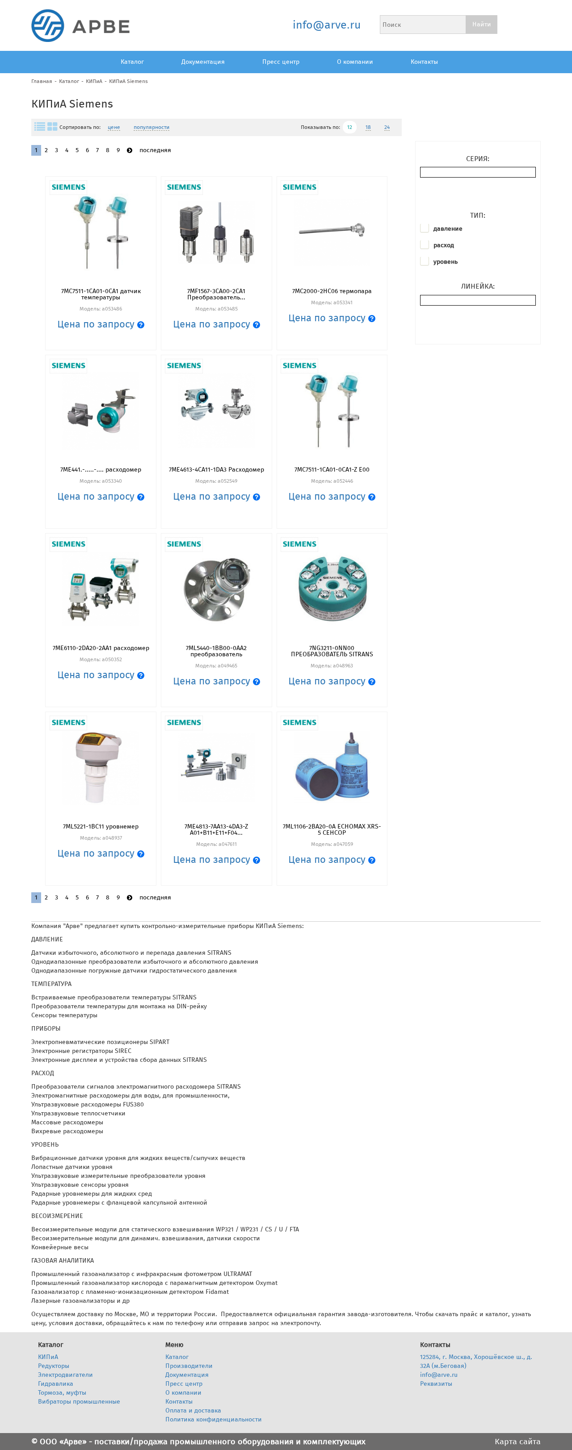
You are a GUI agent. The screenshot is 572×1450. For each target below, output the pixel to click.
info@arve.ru (326, 25)
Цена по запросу (97, 324)
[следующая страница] (129, 150)
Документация (203, 62)
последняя (155, 150)
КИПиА (94, 81)
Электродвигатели (65, 1375)
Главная (41, 81)
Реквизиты (436, 1384)
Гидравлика (55, 1384)
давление (448, 228)
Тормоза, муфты (62, 1392)
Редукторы (53, 1366)
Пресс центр (280, 62)
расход (443, 245)
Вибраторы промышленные (79, 1401)
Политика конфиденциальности (213, 1419)
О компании (355, 62)
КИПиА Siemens (128, 81)
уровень (445, 261)
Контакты (424, 62)
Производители (189, 1366)
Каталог (132, 62)
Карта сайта (518, 1442)
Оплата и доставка (193, 1410)
